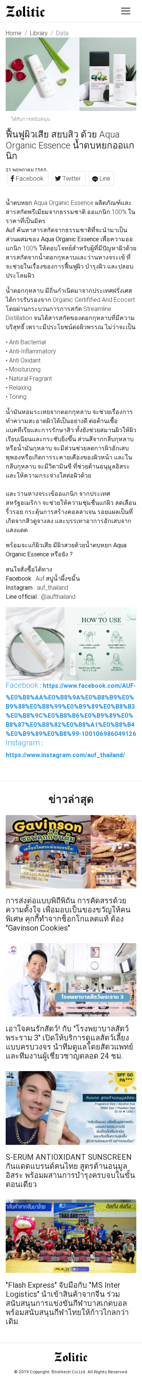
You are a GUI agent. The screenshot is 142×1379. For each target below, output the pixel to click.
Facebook (29, 178)
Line (104, 178)
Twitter (71, 178)
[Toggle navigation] (125, 11)
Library (39, 33)
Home (14, 33)
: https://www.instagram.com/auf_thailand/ (65, 748)
